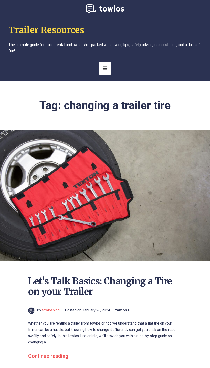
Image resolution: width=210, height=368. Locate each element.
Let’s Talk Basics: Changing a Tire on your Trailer (100, 286)
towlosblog (51, 310)
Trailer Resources (46, 30)
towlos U (123, 310)
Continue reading (48, 356)
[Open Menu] (105, 68)
